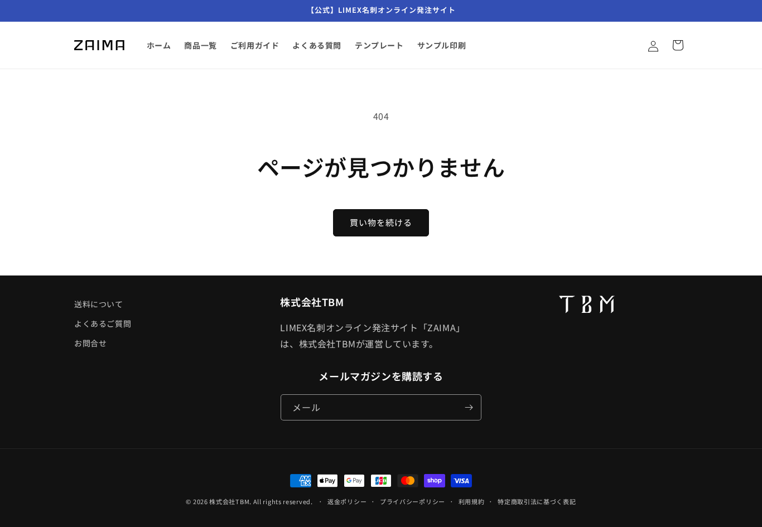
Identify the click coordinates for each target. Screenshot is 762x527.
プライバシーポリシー (412, 501)
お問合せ (90, 343)
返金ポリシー (346, 501)
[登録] (468, 407)
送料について (98, 304)
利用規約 (472, 501)
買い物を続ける (381, 222)
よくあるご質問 (102, 323)
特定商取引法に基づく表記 (537, 501)
